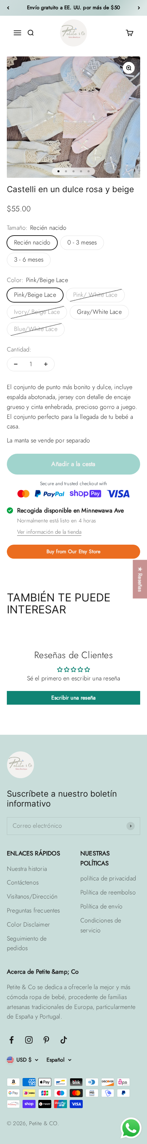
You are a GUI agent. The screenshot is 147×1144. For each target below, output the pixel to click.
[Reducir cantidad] (15, 364)
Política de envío (101, 906)
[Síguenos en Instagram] (29, 1040)
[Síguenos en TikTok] (63, 1040)
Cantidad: (19, 349)
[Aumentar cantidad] (45, 364)
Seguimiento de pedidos (27, 943)
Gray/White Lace (99, 311)
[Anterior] (8, 7)
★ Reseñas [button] (140, 579)
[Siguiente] (139, 7)
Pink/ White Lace (95, 294)
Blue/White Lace (35, 328)
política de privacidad (108, 878)
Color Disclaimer (28, 924)
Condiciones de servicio (100, 925)
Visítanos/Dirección (32, 896)
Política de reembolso (108, 892)
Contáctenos (23, 882)
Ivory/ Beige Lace (37, 311)
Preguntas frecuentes (33, 910)
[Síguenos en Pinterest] (46, 1040)
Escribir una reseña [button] (73, 698)
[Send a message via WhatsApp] (131, 1128)
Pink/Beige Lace (35, 294)
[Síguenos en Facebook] (11, 1040)
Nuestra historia (27, 868)
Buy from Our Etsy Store (73, 551)
